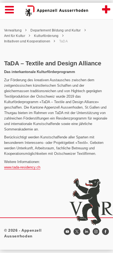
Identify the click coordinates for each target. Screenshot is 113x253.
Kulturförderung (46, 36)
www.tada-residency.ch (22, 167)
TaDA (63, 41)
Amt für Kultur (15, 36)
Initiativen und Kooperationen (27, 41)
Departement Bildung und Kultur (56, 30)
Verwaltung (13, 30)
